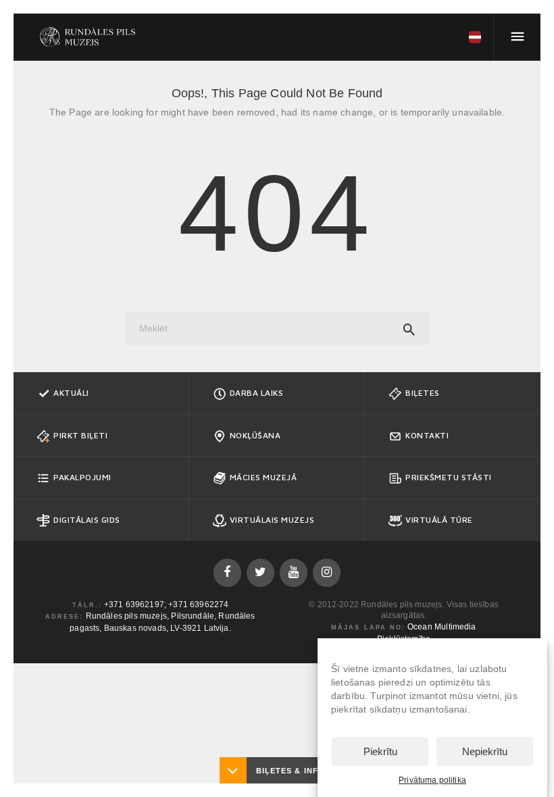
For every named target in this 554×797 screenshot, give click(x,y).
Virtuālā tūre (439, 520)
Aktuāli (71, 393)
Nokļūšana (255, 435)
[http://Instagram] (327, 572)
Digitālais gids (86, 520)
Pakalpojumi (82, 477)
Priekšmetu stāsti (448, 477)
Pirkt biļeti (80, 435)
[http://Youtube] (293, 572)
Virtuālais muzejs (272, 520)
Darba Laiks (257, 393)
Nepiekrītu (484, 751)
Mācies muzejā (263, 477)
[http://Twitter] (260, 572)
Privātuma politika (432, 780)
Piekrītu (380, 751)
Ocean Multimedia (441, 627)
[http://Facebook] (227, 572)
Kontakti (427, 435)
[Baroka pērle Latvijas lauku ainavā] (88, 37)
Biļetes (422, 393)
